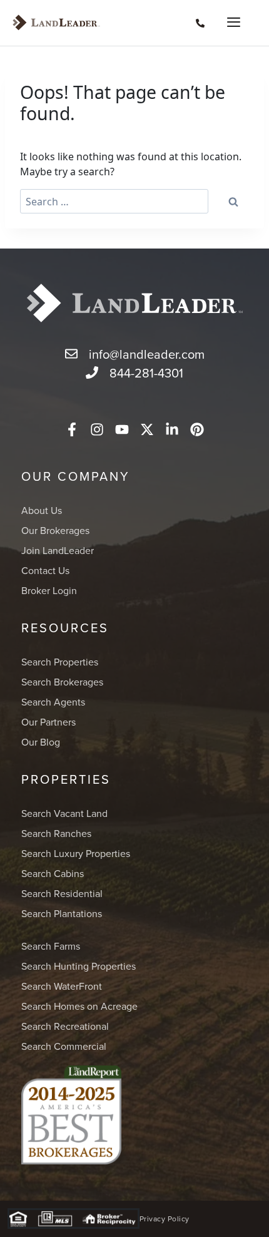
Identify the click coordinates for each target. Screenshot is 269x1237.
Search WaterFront (61, 986)
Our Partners (48, 722)
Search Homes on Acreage (79, 1006)
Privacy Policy (165, 1218)
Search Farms (50, 946)
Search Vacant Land (64, 813)
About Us (41, 510)
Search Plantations (61, 913)
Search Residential (62, 893)
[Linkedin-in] (172, 429)
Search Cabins (52, 873)
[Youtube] (122, 429)
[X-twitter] (147, 429)
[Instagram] (97, 429)
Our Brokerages (55, 530)
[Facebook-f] (72, 429)
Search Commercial (63, 1046)
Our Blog (40, 742)
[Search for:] (114, 201)
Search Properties (59, 662)
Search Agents (53, 702)
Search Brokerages (62, 682)
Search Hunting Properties (78, 966)
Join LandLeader (57, 550)
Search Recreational (65, 1026)
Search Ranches (56, 833)
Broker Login (49, 590)
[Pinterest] (197, 429)
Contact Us (45, 570)
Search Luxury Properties (75, 853)
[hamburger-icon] (230, 23)
